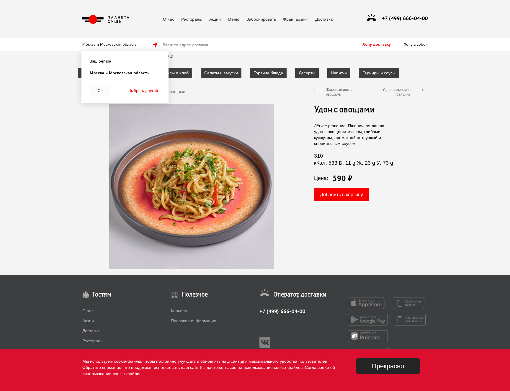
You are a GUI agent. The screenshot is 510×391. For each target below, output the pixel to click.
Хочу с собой (416, 44)
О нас (168, 19)
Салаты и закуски (221, 73)
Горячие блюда (268, 73)
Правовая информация (193, 320)
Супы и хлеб (176, 73)
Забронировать (261, 19)
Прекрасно (388, 366)
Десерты (307, 73)
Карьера (179, 310)
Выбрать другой (143, 90)
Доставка (324, 19)
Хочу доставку (376, 44)
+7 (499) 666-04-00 (282, 311)
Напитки (339, 73)
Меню (233, 19)
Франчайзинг (295, 19)
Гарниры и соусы (378, 73)
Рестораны (191, 19)
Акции (215, 19)
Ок (100, 90)
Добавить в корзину (341, 194)
